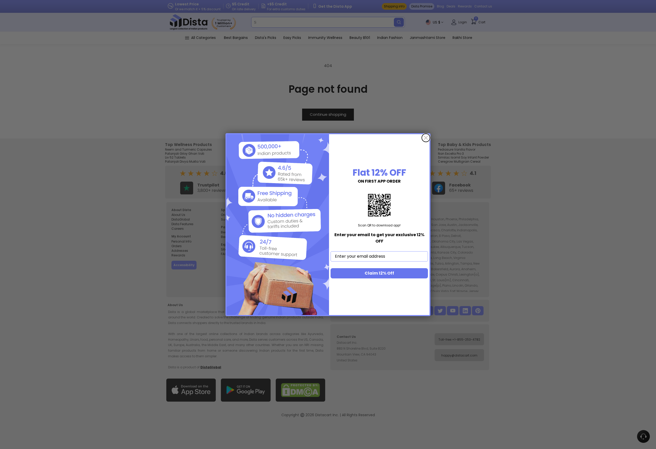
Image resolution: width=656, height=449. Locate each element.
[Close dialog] (426, 138)
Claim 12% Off (379, 273)
